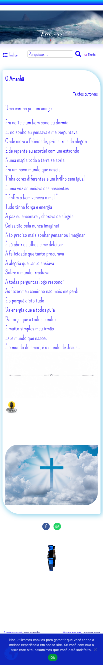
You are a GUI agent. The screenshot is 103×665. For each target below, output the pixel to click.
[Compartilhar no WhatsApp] (57, 526)
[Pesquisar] (79, 54)
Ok (52, 658)
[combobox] (50, 54)
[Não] (95, 649)
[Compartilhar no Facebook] (46, 526)
